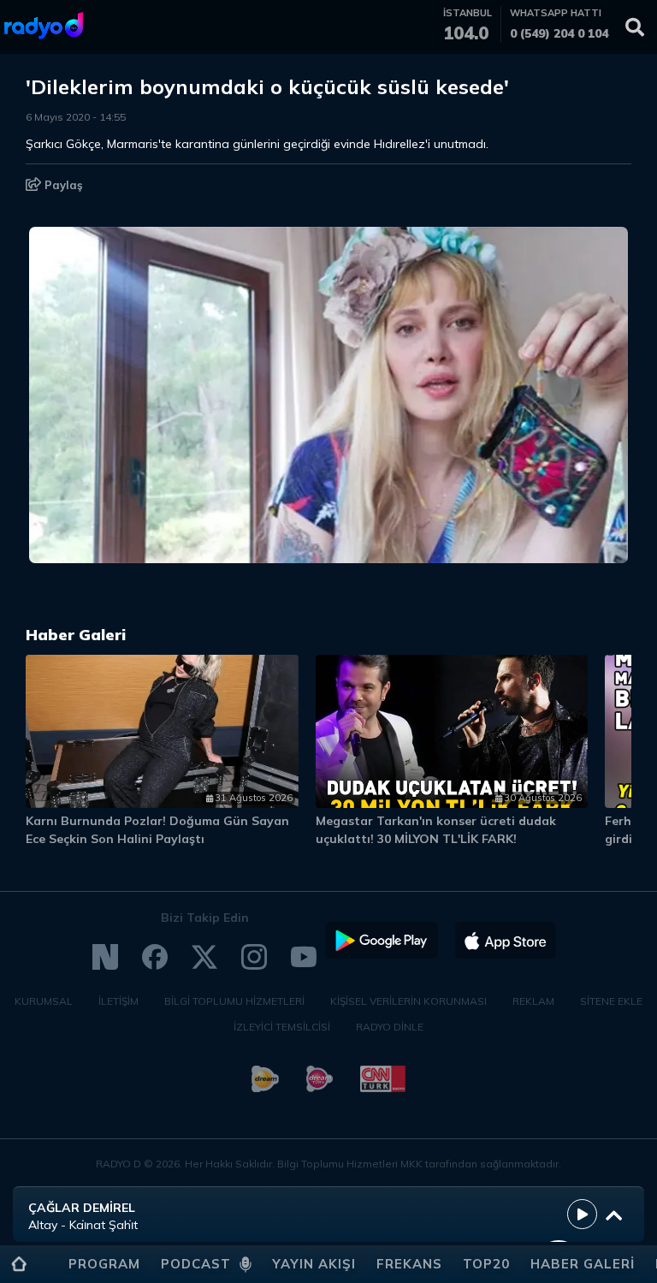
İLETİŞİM (118, 1001)
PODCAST (196, 1264)
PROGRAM (104, 1264)
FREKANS (409, 1264)
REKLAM (533, 1001)
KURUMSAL (44, 1001)
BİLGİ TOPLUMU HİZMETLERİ (234, 1001)
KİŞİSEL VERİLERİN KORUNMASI (408, 1001)
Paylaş (62, 185)
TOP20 (486, 1264)
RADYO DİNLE (389, 1026)
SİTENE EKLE (611, 1001)
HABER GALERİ (582, 1264)
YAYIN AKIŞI (314, 1264)
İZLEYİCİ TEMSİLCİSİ (282, 1026)
